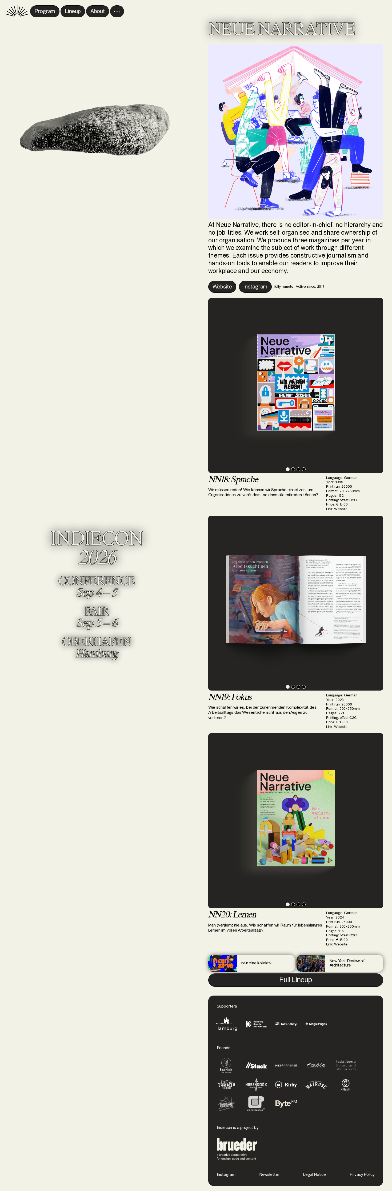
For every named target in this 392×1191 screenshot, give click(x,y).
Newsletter (269, 1174)
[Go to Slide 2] (293, 469)
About (97, 11)
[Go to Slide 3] (298, 469)
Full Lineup (295, 980)
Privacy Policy (362, 1174)
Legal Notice (314, 1174)
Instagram (226, 1174)
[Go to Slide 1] (287, 469)
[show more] (117, 11)
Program (44, 11)
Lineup (73, 11)
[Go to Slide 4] (303, 469)
